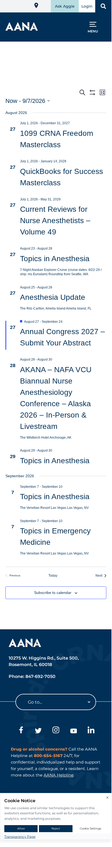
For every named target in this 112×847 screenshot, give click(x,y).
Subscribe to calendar (52, 592)
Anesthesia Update (52, 297)
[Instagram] (55, 731)
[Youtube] (73, 731)
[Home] (21, 29)
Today (55, 575)
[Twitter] (38, 731)
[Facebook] (20, 731)
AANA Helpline (59, 775)
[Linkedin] (91, 731)
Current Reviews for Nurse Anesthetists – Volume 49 (55, 220)
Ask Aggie (65, 6)
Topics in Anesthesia (55, 258)
